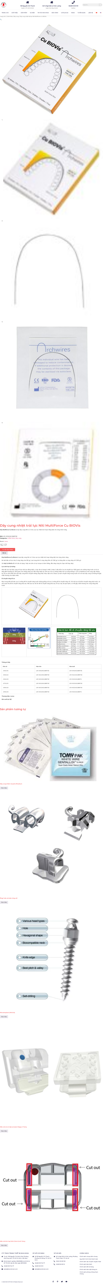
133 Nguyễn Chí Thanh (27, 6)
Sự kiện (32, 12)
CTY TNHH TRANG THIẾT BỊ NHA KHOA (15, 1253)
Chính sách (84, 1253)
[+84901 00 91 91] (73, 2)
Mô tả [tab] (4, 553)
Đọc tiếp (4, 788)
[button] (1, 19)
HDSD (73, 12)
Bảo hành (55, 12)
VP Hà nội (57, 1253)
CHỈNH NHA (11, 538)
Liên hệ (90, 12)
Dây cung (16, 16)
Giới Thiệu (15, 12)
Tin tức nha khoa (43, 12)
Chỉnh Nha (9, 16)
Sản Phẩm (24, 12)
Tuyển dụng (81, 12)
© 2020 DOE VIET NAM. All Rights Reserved (12, 1281)
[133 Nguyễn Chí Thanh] (27, 2)
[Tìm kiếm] (100, 4)
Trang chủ (5, 12)
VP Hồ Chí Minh (38, 1253)
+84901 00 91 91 (73, 6)
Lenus (6, 541)
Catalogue (64, 12)
